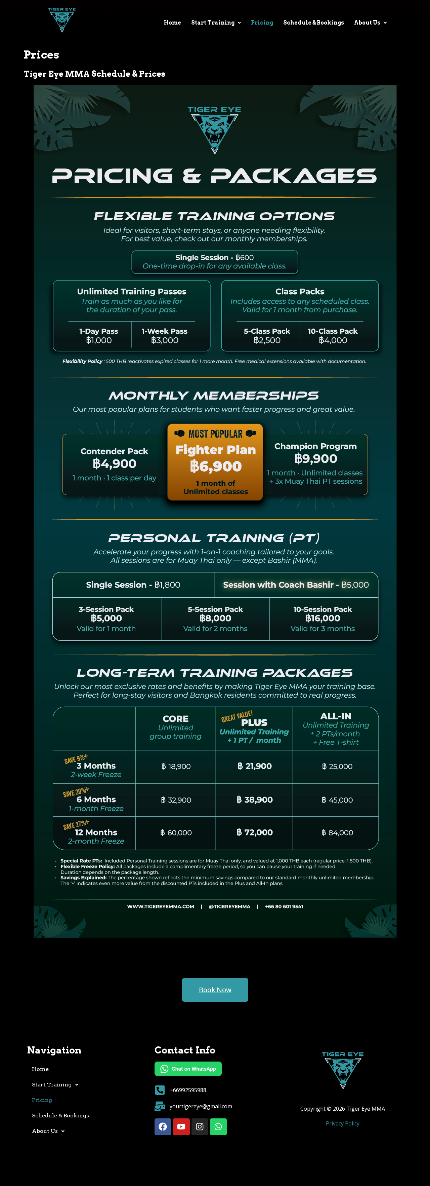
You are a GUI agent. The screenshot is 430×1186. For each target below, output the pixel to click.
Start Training (212, 23)
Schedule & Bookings (313, 23)
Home (172, 23)
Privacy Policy (342, 1123)
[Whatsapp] (218, 1126)
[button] (216, 23)
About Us (367, 23)
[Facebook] (163, 1126)
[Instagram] (199, 1126)
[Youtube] (181, 1126)
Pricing (262, 23)
